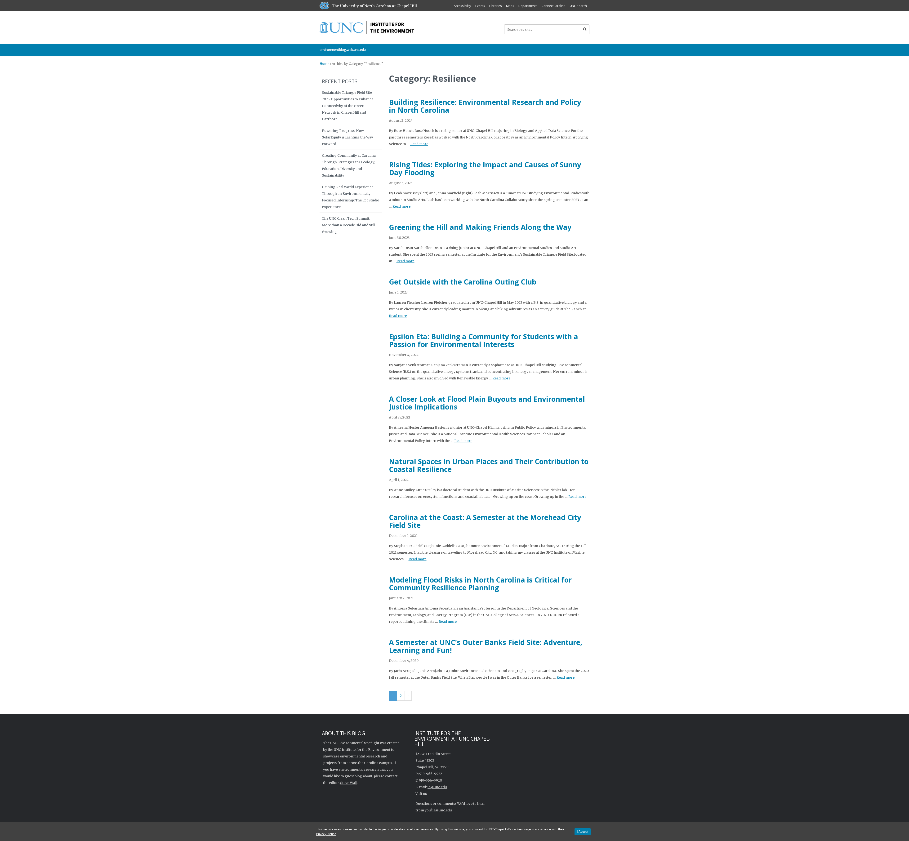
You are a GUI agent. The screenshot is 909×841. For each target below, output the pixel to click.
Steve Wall (348, 783)
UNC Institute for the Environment (362, 750)
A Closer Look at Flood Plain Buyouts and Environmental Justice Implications (487, 403)
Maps (510, 6)
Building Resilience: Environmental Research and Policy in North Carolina (485, 106)
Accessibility (462, 6)
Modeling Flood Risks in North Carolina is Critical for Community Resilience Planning (480, 583)
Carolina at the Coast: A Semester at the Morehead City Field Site (485, 521)
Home (324, 64)
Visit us (421, 794)
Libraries (495, 6)
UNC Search (578, 6)
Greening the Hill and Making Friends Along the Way (480, 227)
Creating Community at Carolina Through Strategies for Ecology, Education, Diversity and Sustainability (349, 165)
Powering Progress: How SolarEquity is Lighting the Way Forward (347, 137)
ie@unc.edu (437, 787)
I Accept (582, 831)
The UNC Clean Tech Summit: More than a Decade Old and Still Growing (348, 225)
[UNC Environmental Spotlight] (367, 27)
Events (480, 6)
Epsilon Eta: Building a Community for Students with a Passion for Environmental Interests (483, 340)
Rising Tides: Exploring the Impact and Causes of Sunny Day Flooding (485, 168)
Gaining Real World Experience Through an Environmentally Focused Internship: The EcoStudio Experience (350, 197)
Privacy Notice (326, 834)
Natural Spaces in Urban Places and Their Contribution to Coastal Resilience (488, 465)
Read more (419, 144)
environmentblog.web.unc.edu (343, 49)
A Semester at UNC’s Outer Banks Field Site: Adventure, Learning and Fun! (485, 646)
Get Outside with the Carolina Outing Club (462, 282)
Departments (527, 6)
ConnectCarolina (554, 6)
